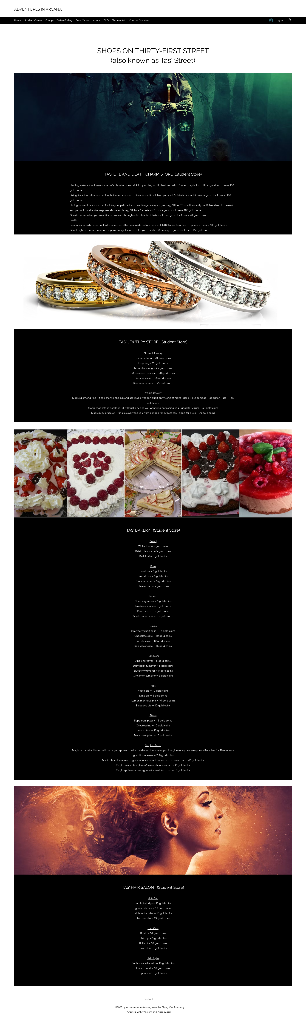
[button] (289, 20)
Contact (148, 999)
